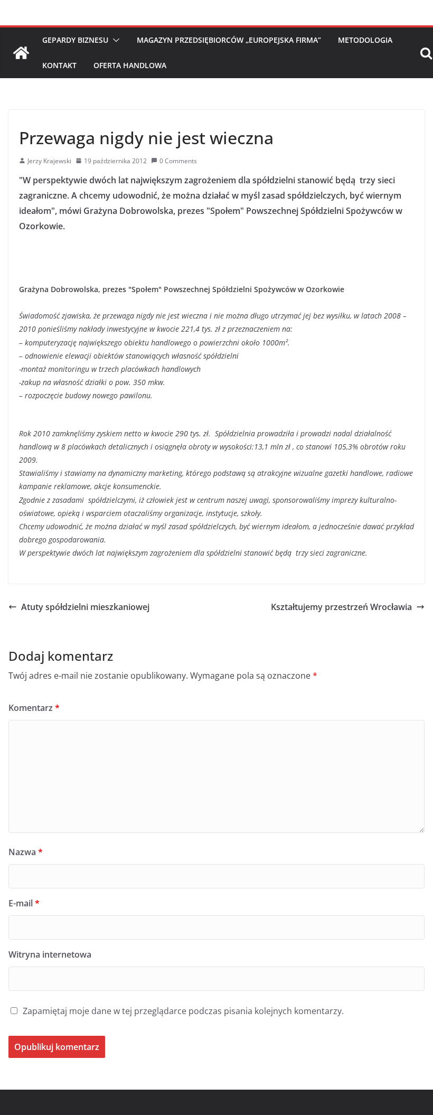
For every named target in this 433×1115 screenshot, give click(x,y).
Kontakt (59, 65)
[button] (114, 40)
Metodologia (365, 40)
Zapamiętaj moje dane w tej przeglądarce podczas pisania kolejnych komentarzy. (183, 1011)
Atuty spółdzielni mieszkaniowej (85, 607)
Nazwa (25, 852)
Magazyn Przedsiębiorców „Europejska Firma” (229, 40)
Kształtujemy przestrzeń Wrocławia (341, 607)
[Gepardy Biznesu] (21, 52)
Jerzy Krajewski (49, 160)
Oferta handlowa (129, 65)
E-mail (24, 903)
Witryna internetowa (49, 954)
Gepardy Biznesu (75, 40)
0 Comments (178, 160)
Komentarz (34, 708)
